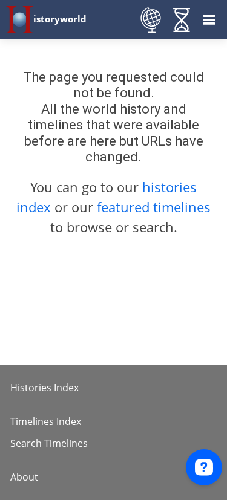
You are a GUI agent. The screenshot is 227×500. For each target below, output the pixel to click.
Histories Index (44, 387)
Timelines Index (45, 421)
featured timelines (154, 207)
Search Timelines (49, 443)
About (24, 477)
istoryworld (60, 19)
